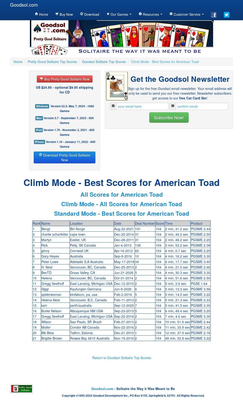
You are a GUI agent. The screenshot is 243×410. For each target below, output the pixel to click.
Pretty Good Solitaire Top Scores (52, 61)
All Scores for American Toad (121, 194)
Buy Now (66, 14)
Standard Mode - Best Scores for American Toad (121, 213)
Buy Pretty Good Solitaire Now (66, 79)
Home (43, 14)
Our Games (119, 14)
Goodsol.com (24, 4)
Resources (151, 14)
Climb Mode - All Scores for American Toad (121, 204)
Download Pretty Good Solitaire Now (66, 157)
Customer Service (187, 14)
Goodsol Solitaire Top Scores (104, 61)
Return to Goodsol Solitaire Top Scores (121, 357)
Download (91, 14)
